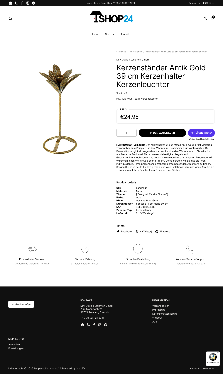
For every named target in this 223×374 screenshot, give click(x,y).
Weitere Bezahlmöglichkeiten (201, 139)
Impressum (158, 309)
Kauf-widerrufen (21, 304)
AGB (154, 321)
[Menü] (218, 353)
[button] (10, 18)
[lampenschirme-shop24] (111, 18)
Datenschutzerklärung (164, 313)
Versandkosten (149, 98)
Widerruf (157, 317)
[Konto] (205, 18)
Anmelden (14, 344)
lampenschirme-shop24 (47, 368)
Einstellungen (16, 348)
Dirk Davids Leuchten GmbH (132, 59)
